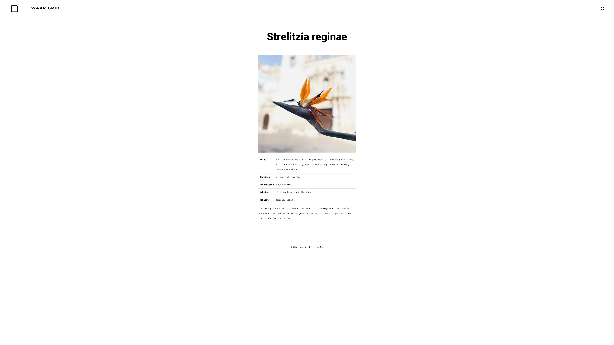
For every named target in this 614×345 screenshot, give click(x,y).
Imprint (319, 247)
